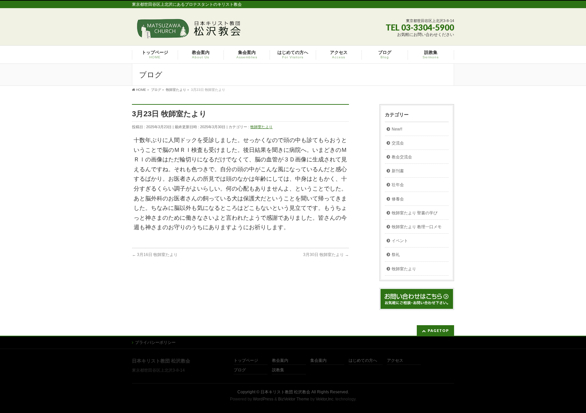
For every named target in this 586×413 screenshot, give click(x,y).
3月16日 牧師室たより (155, 254)
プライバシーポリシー (155, 342)
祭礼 (396, 254)
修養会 (398, 199)
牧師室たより (261, 127)
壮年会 (398, 184)
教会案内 (280, 360)
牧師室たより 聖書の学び (414, 213)
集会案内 (318, 360)
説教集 (278, 370)
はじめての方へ (363, 360)
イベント (400, 240)
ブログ (240, 370)
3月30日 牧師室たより (326, 254)
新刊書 (398, 171)
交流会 (398, 143)
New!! (397, 129)
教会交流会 (402, 157)
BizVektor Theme (293, 399)
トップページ (246, 360)
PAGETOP (438, 330)
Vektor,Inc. (325, 399)
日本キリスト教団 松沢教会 (285, 392)
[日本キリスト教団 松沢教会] (187, 31)
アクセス (395, 360)
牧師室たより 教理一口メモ (417, 226)
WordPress (263, 399)
